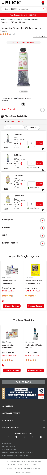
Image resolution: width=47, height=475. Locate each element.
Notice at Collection (8, 446)
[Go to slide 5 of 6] (26, 91)
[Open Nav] (3, 3)
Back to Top (22, 382)
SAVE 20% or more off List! (23, 42)
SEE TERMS (33, 15)
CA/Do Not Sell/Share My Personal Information (17, 452)
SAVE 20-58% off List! (9, 355)
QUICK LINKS (7, 406)
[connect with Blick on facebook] (8, 438)
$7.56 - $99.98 (8, 353)
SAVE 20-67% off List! (32, 355)
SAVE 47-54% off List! (32, 291)
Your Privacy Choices (9, 449)
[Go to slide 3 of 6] (23, 91)
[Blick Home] (13, 3)
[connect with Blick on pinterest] (32, 438)
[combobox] (14, 127)
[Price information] (20, 143)
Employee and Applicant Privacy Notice (15, 455)
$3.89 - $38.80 (31, 353)
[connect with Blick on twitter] (16, 438)
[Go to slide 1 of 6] (20, 91)
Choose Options (12, 306)
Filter (32, 128)
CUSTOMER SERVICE (11, 413)
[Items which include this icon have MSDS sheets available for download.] (43, 149)
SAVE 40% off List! (8, 291)
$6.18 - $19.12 (31, 288)
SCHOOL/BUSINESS (10, 427)
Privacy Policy (6, 443)
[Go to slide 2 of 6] (22, 91)
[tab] (23, 109)
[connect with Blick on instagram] (24, 438)
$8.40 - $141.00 (8, 288)
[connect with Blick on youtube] (40, 438)
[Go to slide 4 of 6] (25, 91)
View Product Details (40, 37)
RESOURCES (7, 420)
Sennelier (3, 31)
